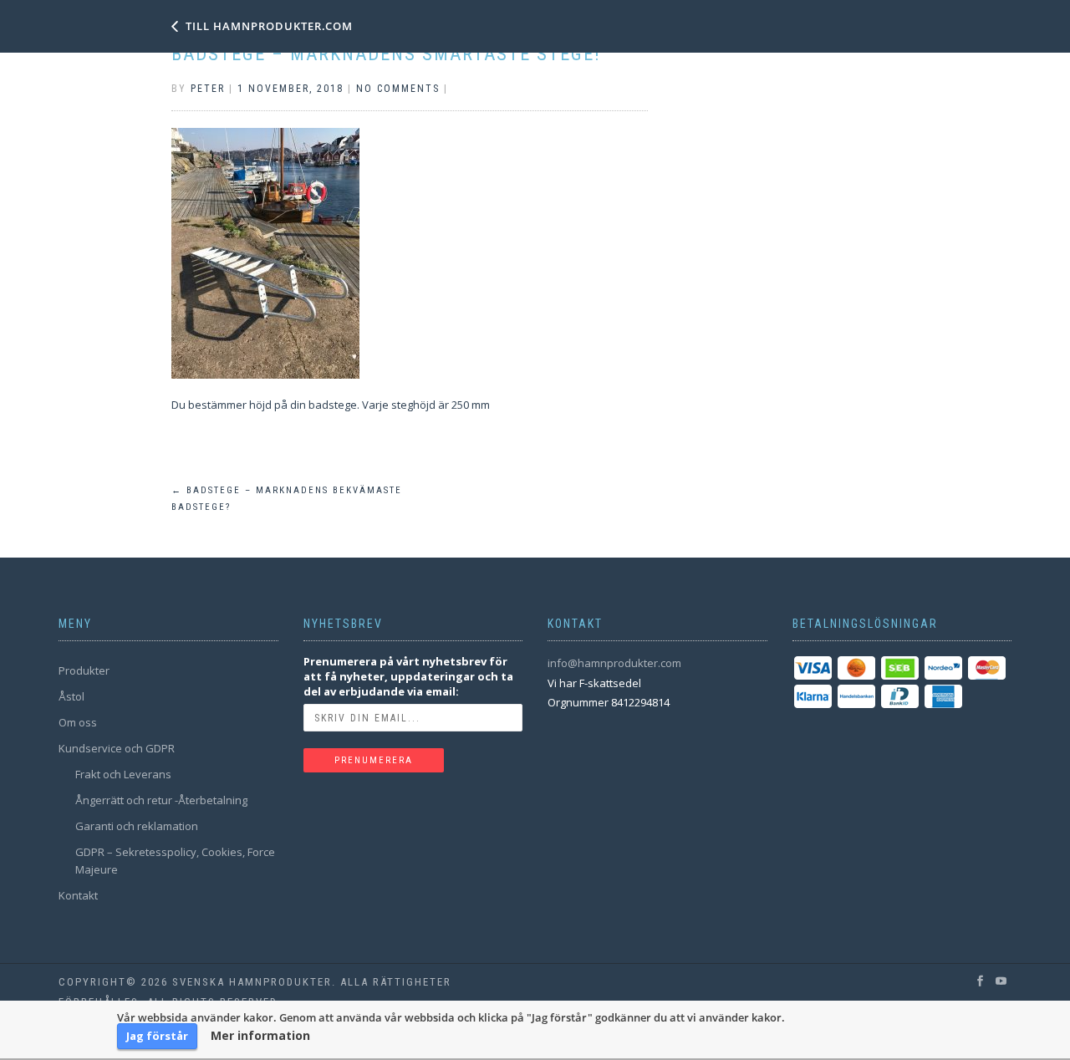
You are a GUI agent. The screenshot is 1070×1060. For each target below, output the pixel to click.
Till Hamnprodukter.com (269, 25)
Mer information (260, 1036)
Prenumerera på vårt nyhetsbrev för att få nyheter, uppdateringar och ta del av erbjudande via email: (408, 676)
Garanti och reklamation (136, 825)
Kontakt (78, 895)
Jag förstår (157, 1035)
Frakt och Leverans (123, 774)
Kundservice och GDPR (117, 748)
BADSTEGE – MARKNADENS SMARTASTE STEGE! (386, 53)
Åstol (71, 696)
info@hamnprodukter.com (614, 662)
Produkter (84, 670)
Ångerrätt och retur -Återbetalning (161, 800)
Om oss (78, 722)
